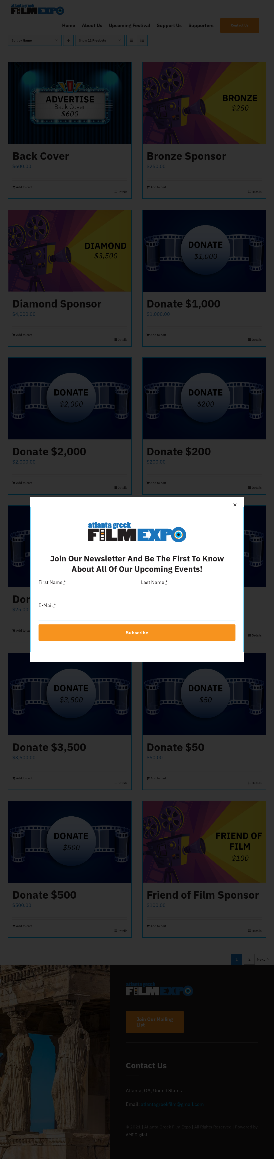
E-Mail (47, 605)
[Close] (235, 504)
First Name (52, 582)
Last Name (154, 582)
